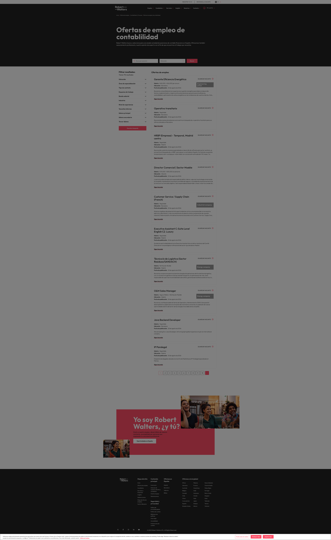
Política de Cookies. (85, 538)
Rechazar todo (256, 536)
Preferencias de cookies (242, 536)
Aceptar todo (268, 536)
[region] (165, 537)
